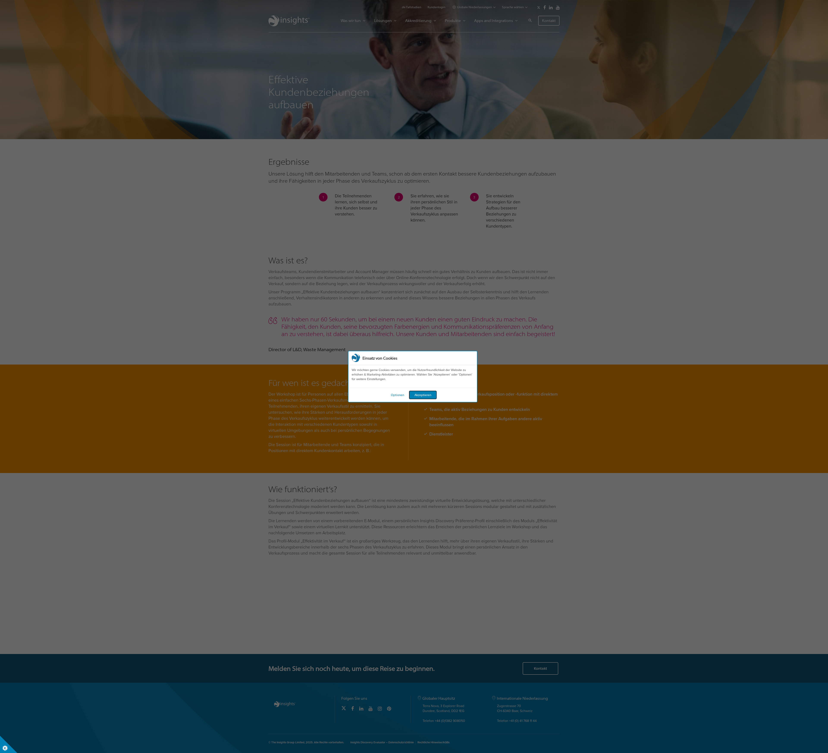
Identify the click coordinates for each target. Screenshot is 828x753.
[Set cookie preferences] (8, 744)
